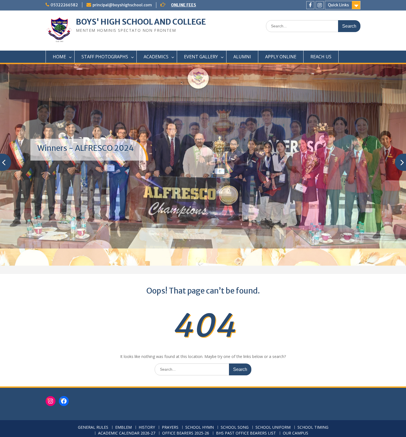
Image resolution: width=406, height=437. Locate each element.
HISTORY (147, 427)
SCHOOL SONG (235, 427)
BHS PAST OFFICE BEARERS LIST (246, 433)
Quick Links (338, 4)
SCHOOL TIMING (312, 427)
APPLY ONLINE (280, 57)
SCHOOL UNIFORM (273, 427)
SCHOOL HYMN (199, 427)
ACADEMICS (156, 57)
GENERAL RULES (93, 427)
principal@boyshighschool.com (122, 4)
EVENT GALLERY (201, 57)
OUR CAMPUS (295, 433)
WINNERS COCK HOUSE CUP (87, 148)
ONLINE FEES (183, 4)
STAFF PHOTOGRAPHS (104, 57)
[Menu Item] (310, 5)
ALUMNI (242, 57)
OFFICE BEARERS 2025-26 (185, 433)
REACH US (320, 57)
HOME (59, 57)
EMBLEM (123, 427)
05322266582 (64, 4)
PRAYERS (170, 427)
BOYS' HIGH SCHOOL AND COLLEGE (141, 22)
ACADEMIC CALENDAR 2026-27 (126, 433)
